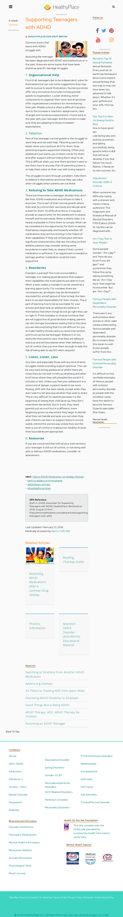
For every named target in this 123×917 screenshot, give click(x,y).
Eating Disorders (54, 767)
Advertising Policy (104, 897)
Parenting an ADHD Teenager (45, 723)
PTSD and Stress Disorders (96, 756)
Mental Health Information (24, 842)
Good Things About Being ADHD (47, 705)
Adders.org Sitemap (38, 683)
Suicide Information (20, 858)
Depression (15, 802)
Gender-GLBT (53, 775)
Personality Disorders (57, 807)
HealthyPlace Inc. (34, 915)
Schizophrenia (89, 771)
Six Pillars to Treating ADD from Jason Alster (55, 691)
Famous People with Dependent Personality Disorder (104, 303)
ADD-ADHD (16, 763)
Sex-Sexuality (89, 794)
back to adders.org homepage (45, 480)
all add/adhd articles (39, 488)
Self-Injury (87, 787)
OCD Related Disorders (58, 792)
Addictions (15, 771)
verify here (80, 837)
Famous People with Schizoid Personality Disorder (104, 363)
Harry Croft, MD (61, 531)
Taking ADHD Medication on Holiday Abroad (58, 476)
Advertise (47, 897)
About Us (24, 897)
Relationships (88, 763)
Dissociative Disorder (57, 760)
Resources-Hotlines (20, 850)
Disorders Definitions (21, 827)
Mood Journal (17, 873)
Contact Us (35, 897)
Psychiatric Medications (23, 834)
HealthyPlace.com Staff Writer (47, 36)
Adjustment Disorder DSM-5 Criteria (102, 182)
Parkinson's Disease (56, 799)
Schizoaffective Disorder (95, 802)
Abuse (12, 756)
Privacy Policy (75, 897)
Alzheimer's (15, 779)
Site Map (13, 897)
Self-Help (86, 779)
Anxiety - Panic (18, 787)
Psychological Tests (20, 865)
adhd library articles (39, 484)
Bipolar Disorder (18, 794)
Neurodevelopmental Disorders (57, 785)
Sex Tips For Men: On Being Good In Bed (103, 120)
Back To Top (12, 731)
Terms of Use (60, 897)
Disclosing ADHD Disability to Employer (52, 698)
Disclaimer (88, 897)
